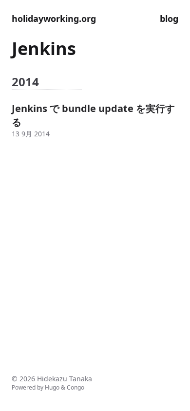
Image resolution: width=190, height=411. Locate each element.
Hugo (52, 387)
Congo (75, 387)
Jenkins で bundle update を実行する (93, 115)
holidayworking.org (54, 18)
